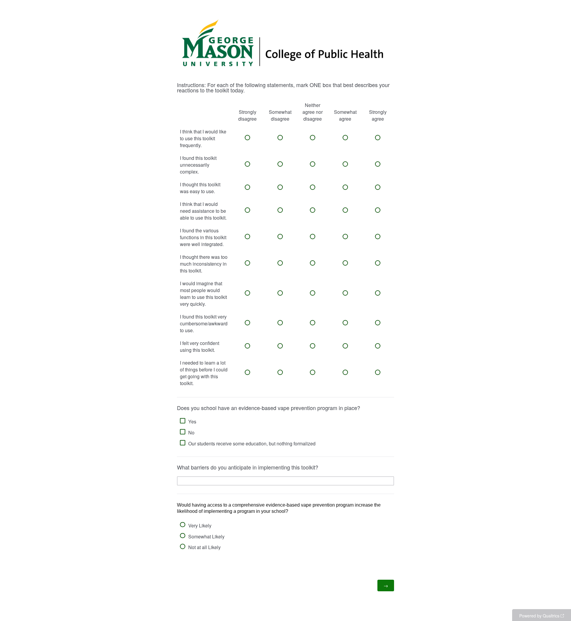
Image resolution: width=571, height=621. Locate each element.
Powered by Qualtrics (539, 616)
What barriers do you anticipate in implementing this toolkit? (248, 467)
